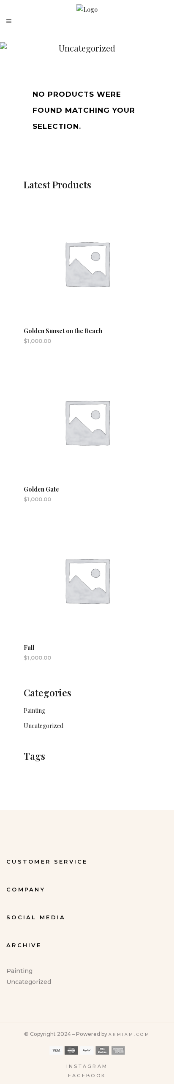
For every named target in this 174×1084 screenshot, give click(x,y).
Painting (34, 710)
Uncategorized (43, 726)
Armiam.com (129, 1034)
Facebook (87, 1076)
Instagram (87, 1066)
